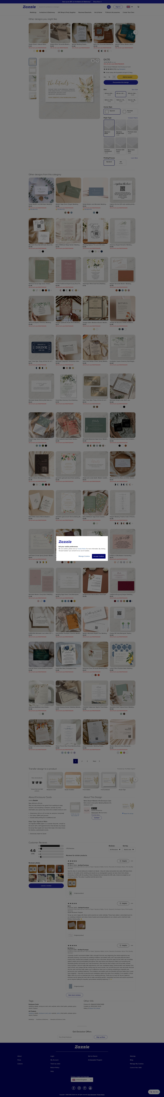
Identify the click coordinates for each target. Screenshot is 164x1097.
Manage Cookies (84, 556)
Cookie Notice (82, 549)
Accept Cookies (98, 556)
